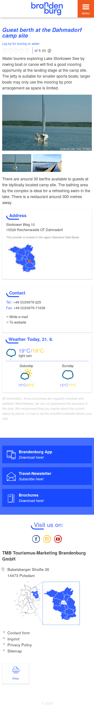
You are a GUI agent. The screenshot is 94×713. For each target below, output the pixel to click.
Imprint (13, 639)
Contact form (18, 632)
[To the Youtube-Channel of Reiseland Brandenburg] (57, 538)
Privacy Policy (19, 644)
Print (15, 678)
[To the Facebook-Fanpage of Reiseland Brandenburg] (35, 538)
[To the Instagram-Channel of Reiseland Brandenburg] (47, 538)
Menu (86, 13)
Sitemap (14, 651)
